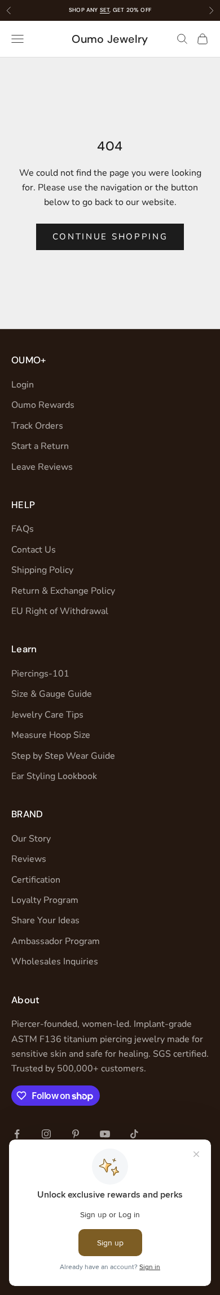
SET (105, 10)
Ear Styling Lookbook (54, 776)
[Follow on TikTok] (134, 1134)
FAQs (22, 529)
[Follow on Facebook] (17, 1134)
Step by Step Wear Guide (63, 756)
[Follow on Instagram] (46, 1134)
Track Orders (37, 426)
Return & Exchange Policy (63, 591)
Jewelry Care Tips (47, 715)
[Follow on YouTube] (105, 1134)
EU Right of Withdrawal (59, 611)
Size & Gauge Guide (51, 694)
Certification (35, 880)
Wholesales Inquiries (54, 961)
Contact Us (33, 550)
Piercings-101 (40, 673)
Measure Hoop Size (50, 735)
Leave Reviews (42, 467)
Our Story (31, 839)
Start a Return (40, 446)
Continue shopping (110, 236)
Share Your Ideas (45, 920)
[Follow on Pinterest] (75, 1134)
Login (22, 385)
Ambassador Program (55, 941)
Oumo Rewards (42, 405)
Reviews (28, 859)
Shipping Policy (42, 570)
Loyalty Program (44, 900)
